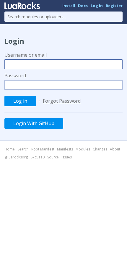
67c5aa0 (37, 157)
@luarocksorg (16, 157)
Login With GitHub (33, 123)
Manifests (65, 149)
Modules (83, 149)
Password (15, 75)
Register (114, 5)
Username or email (25, 55)
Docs (83, 5)
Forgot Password (62, 101)
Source (53, 157)
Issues (66, 157)
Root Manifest (42, 149)
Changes (100, 149)
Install (68, 5)
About (115, 149)
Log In (97, 5)
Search (23, 149)
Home (9, 149)
